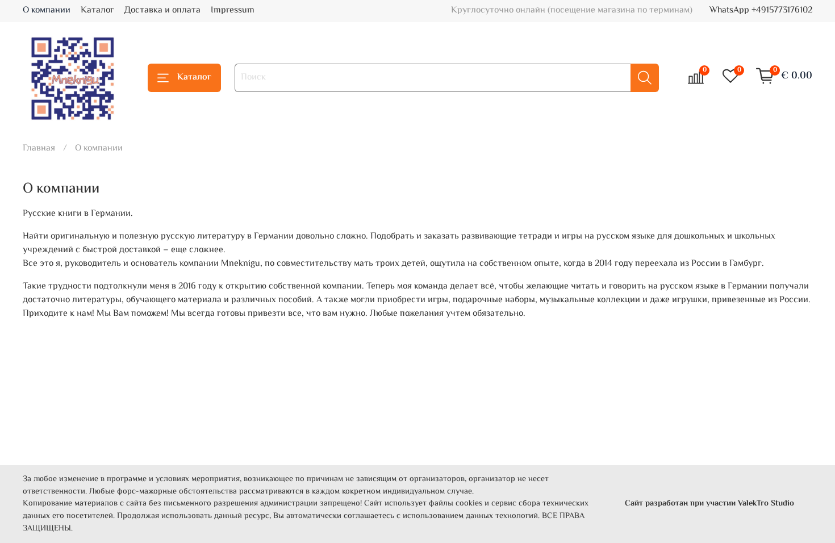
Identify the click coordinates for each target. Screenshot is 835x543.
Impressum (232, 10)
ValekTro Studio (766, 503)
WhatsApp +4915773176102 (760, 10)
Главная (39, 148)
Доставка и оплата (162, 10)
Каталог (97, 10)
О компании (46, 10)
